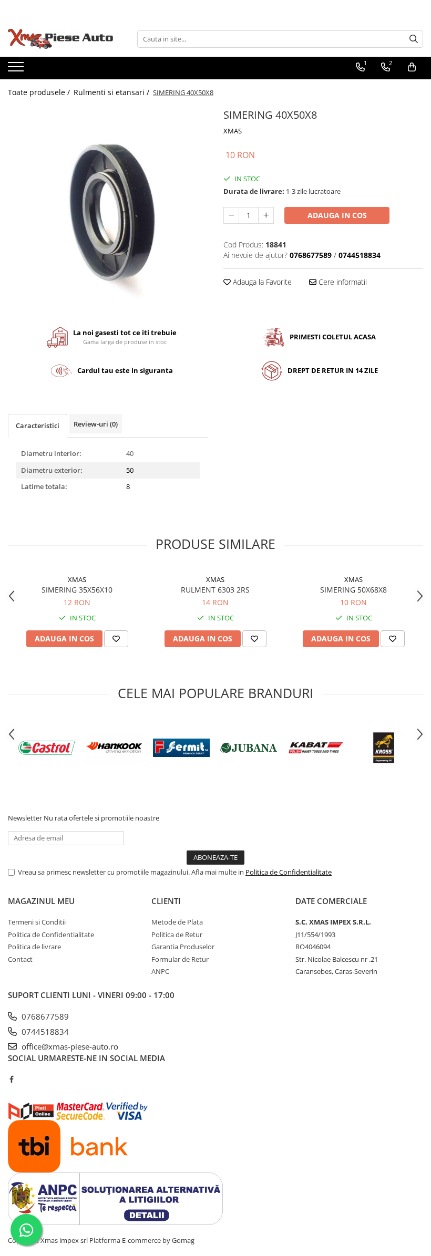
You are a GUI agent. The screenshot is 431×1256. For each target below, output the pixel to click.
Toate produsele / (40, 92)
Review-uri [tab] (96, 424)
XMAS (232, 131)
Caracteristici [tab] (37, 425)
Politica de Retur (176, 934)
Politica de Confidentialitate (288, 872)
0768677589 (44, 1016)
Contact (20, 959)
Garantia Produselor (182, 946)
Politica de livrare (34, 946)
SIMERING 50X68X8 (353, 590)
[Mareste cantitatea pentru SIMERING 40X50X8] (266, 215)
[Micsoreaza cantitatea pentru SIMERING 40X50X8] (231, 215)
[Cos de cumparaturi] (412, 67)
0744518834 (44, 1031)
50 (130, 470)
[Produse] (17, 70)
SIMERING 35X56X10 (77, 590)
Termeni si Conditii (37, 922)
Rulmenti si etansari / (112, 92)
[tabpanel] (108, 205)
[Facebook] (11, 1079)
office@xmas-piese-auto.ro (68, 1046)
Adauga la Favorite (261, 282)
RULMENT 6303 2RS (215, 590)
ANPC (160, 971)
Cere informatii (341, 282)
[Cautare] (413, 39)
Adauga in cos (337, 215)
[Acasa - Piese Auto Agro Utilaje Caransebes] (60, 39)
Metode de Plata (177, 922)
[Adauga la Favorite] (116, 638)
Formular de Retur (180, 959)
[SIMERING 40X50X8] (108, 205)
